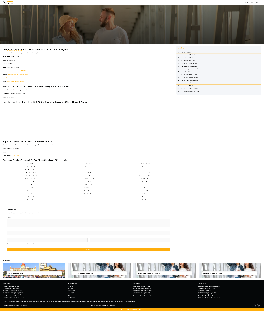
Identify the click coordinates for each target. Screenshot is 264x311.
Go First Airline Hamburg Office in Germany (188, 80)
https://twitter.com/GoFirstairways (14, 78)
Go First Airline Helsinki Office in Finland (187, 86)
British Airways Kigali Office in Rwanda (207, 288)
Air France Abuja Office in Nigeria (11, 288)
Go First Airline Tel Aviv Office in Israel (187, 83)
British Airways (71, 290)
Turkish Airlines (71, 297)
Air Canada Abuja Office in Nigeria (11, 286)
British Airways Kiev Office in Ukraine (141, 286)
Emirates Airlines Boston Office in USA (207, 292)
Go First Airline (15, 155)
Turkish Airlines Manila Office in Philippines (13, 294)
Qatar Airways (71, 296)
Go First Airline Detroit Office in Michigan (187, 63)
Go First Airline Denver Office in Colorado (188, 77)
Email (8, 237)
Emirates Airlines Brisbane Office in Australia (13, 292)
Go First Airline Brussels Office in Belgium (187, 58)
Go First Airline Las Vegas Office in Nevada (188, 69)
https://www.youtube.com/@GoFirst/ (15, 81)
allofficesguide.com (12, 305)
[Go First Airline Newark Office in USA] (99, 270)
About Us (93, 305)
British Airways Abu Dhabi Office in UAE (12, 290)
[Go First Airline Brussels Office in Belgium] (164, 270)
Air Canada (70, 286)
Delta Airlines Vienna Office (204, 290)
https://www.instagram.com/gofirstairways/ (18, 74)
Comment (9, 217)
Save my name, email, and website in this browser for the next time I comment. (26, 244)
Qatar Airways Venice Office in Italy (141, 294)
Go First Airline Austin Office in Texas (186, 72)
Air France (70, 288)
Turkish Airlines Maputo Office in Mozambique (13, 296)
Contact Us (112, 305)
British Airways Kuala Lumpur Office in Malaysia (209, 286)
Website (91, 237)
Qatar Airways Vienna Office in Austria (142, 296)
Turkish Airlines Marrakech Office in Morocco (13, 297)
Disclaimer (98, 305)
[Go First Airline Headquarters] (34, 270)
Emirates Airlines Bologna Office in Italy (207, 294)
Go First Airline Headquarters (184, 52)
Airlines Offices (249, 2)
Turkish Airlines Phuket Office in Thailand (142, 290)
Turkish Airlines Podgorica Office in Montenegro (209, 297)
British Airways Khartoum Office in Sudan (142, 288)
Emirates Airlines (72, 294)
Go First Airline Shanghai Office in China (187, 66)
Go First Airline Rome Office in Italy (186, 60)
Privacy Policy (105, 305)
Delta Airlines (71, 292)
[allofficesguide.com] (8, 2)
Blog (257, 2)
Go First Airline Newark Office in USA (187, 55)
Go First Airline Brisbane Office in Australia (188, 88)
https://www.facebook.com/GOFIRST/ (17, 71)
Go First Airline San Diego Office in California (188, 91)
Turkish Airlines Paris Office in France (141, 292)
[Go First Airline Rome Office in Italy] (229, 270)
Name (9, 230)
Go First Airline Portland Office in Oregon (187, 74)
